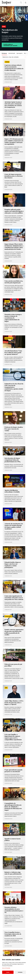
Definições (20, 972)
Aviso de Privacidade (6, 968)
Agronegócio (19, 53)
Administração (11, 53)
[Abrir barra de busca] (21, 3)
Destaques (4, 53)
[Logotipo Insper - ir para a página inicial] (6, 2)
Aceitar (7, 972)
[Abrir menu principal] (25, 2)
